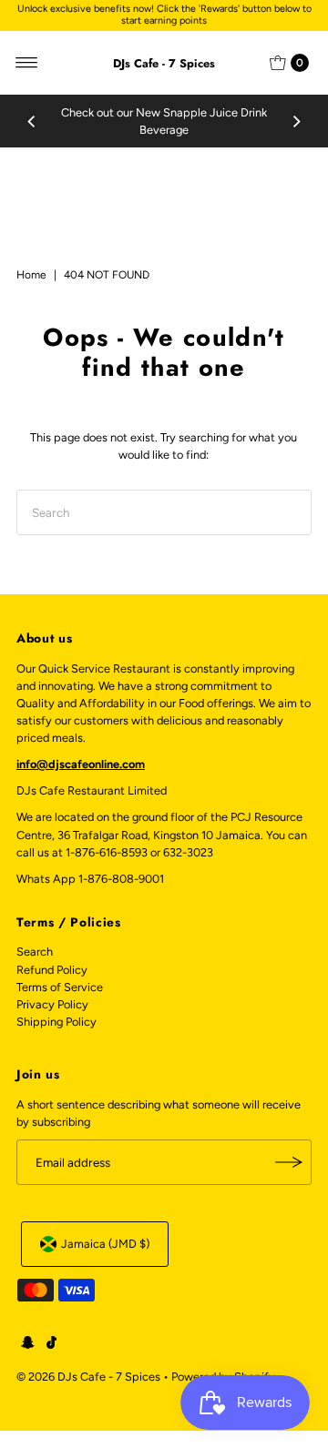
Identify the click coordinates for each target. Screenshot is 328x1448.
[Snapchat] (28, 1345)
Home (31, 274)
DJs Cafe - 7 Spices (164, 63)
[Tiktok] (51, 1345)
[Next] (296, 121)
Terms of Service (59, 987)
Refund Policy (51, 970)
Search (34, 951)
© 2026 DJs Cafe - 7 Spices (88, 1376)
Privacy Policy (52, 1004)
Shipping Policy (56, 1021)
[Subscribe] (289, 1162)
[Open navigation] (27, 63)
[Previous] (32, 121)
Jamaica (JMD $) (105, 1244)
